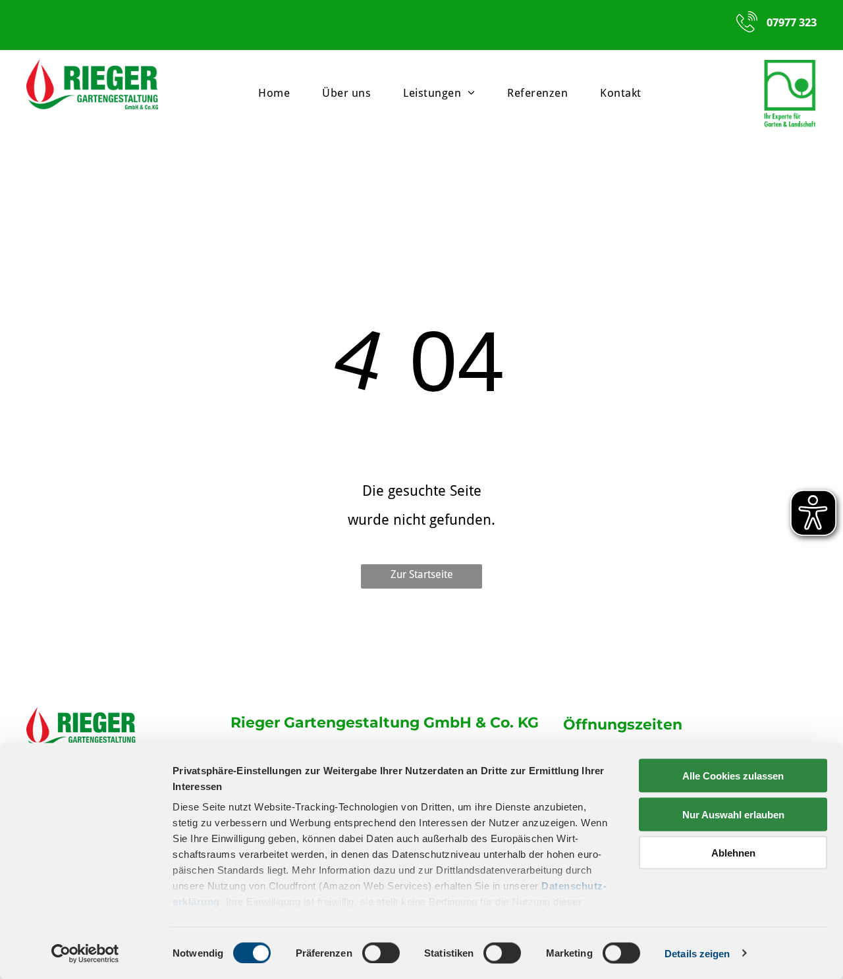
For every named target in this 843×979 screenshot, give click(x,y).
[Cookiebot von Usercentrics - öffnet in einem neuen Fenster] (85, 953)
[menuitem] (279, 92)
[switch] (381, 952)
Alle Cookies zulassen (733, 775)
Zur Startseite (422, 574)
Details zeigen (697, 953)
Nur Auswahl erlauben (733, 814)
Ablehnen (733, 853)
